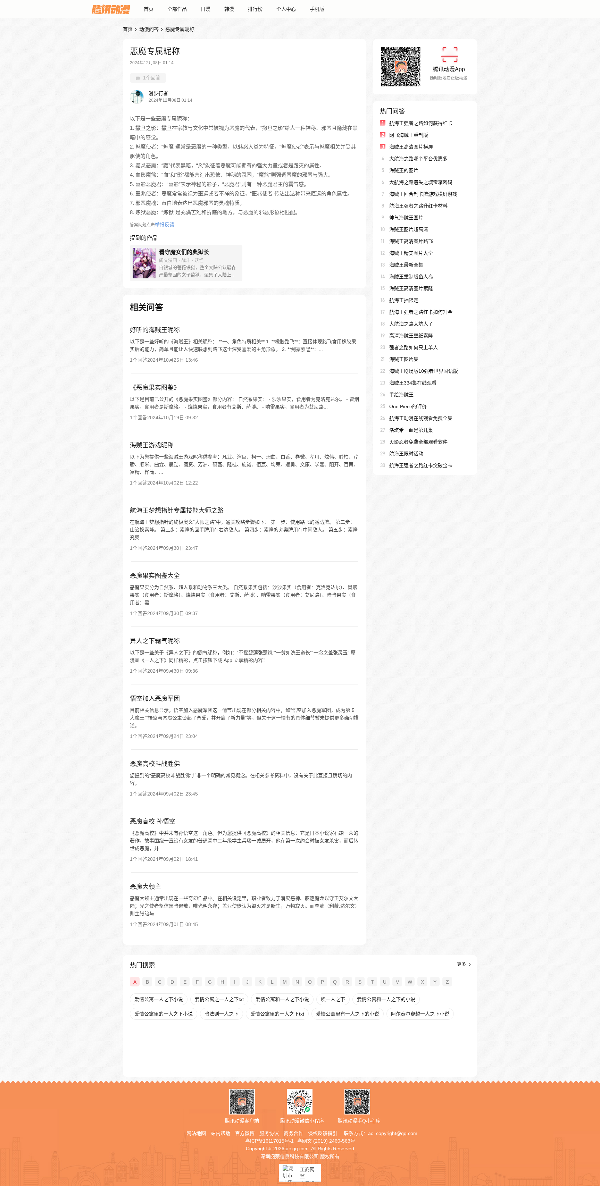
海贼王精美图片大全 (411, 253)
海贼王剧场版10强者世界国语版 (423, 371)
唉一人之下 (333, 999)
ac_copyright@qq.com (392, 1133)
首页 (148, 9)
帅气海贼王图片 (406, 217)
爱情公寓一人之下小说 (158, 999)
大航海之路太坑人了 (411, 324)
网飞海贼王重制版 (408, 135)
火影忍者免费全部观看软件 (418, 442)
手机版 (317, 9)
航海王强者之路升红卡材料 (418, 206)
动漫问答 (149, 29)
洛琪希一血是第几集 (411, 430)
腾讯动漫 (111, 9)
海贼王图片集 (403, 359)
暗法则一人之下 (222, 1014)
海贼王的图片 (403, 170)
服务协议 (269, 1133)
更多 (462, 964)
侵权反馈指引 (322, 1133)
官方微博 (245, 1133)
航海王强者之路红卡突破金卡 (420, 465)
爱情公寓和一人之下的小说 (386, 999)
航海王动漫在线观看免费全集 (420, 418)
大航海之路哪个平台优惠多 (418, 158)
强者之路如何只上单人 (413, 347)
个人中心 (286, 9)
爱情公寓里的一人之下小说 (163, 1014)
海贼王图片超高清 (408, 229)
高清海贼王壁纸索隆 (411, 335)
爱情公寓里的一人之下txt (277, 1014)
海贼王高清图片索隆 (411, 288)
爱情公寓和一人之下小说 (282, 999)
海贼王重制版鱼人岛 (411, 276)
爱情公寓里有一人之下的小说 (347, 1014)
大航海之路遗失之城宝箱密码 (420, 182)
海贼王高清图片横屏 (411, 147)
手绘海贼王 (401, 394)
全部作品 (177, 9)
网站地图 (196, 1133)
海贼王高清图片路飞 (411, 241)
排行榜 (255, 9)
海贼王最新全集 (406, 265)
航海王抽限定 (403, 300)
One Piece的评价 (408, 406)
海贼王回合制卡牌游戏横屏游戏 (423, 194)
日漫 (205, 9)
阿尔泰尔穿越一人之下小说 (420, 1014)
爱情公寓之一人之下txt (219, 999)
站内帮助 (220, 1133)
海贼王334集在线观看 (412, 383)
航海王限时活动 (406, 453)
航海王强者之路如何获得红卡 (420, 123)
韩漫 (229, 9)
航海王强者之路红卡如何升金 (420, 312)
